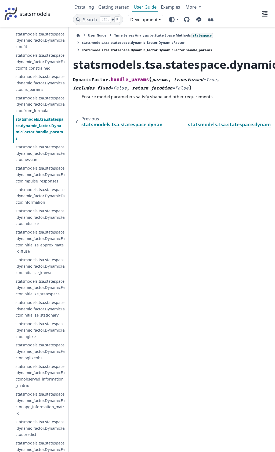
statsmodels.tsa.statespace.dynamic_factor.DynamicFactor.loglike (40, 330)
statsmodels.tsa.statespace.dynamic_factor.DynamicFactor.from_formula (40, 104)
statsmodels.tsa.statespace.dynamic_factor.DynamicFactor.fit (40, 40)
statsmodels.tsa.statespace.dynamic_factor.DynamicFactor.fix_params (40, 83)
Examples (170, 7)
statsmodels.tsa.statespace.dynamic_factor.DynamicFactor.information (40, 196)
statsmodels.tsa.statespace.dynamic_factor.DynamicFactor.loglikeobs (40, 351)
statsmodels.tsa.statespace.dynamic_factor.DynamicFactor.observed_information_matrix (40, 376)
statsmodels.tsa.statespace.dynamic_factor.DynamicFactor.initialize (40, 217)
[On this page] (265, 13)
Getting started (113, 7)
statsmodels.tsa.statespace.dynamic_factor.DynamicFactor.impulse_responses (40, 175)
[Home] (78, 35)
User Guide (145, 7)
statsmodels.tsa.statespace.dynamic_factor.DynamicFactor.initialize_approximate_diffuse (40, 241)
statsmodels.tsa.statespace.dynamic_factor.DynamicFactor (133, 42)
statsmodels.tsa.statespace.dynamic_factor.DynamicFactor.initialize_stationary (40, 309)
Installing (84, 7)
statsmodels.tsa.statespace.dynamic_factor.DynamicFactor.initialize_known (40, 266)
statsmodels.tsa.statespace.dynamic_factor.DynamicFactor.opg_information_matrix (40, 404)
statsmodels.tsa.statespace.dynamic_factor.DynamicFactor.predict (40, 428)
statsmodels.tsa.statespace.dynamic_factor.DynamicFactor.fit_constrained (40, 62)
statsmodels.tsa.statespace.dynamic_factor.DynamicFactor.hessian (40, 153)
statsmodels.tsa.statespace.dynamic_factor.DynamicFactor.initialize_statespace (40, 288)
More (192, 7)
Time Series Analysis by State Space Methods (163, 35)
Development (144, 20)
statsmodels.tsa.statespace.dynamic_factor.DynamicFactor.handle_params (40, 129)
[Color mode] (173, 19)
